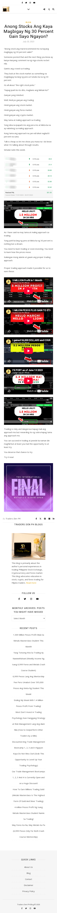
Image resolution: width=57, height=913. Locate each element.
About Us (28, 867)
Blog (28, 22)
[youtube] (34, 2)
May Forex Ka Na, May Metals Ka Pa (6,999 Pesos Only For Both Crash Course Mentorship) (28, 831)
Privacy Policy (28, 891)
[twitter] (26, 2)
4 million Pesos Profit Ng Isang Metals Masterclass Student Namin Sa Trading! (28, 813)
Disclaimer (28, 885)
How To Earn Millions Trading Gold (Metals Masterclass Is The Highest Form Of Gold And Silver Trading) (28, 795)
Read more (31, 582)
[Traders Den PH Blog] (6, 9)
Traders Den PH (13, 518)
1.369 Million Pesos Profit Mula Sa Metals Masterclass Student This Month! (28, 640)
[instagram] (30, 2)
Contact (28, 879)
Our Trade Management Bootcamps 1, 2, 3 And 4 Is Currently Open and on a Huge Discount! (28, 777)
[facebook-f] (22, 2)
